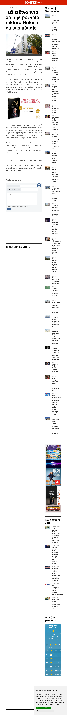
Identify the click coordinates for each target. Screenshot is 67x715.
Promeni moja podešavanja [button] (45, 711)
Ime (11, 186)
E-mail (14, 189)
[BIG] (53, 477)
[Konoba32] (53, 508)
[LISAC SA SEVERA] (53, 496)
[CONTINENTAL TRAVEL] (53, 454)
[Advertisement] (24, 227)
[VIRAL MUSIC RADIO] (29, 108)
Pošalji (8, 209)
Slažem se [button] (40, 708)
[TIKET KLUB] (53, 447)
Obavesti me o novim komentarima (18, 206)
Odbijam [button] (47, 708)
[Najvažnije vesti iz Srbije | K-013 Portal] (33, 2)
